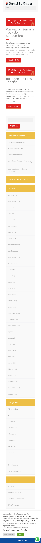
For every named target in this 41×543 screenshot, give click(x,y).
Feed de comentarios (16, 499)
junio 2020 (11, 214)
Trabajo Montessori (15, 471)
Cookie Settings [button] (9, 534)
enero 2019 (12, 307)
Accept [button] (20, 534)
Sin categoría (13, 465)
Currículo (11, 422)
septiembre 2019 (14, 257)
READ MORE (13, 60)
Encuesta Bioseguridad (16, 142)
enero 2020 (12, 239)
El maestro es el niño (15, 148)
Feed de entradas (14, 493)
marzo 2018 (12, 363)
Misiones (11, 453)
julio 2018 (11, 338)
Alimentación (13, 409)
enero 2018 (12, 375)
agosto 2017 (12, 394)
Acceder (11, 486)
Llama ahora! (22, 540)
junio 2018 (11, 344)
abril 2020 (11, 220)
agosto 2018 (12, 332)
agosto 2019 (12, 263)
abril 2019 (11, 288)
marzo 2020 (12, 226)
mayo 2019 (12, 282)
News (10, 459)
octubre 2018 (13, 319)
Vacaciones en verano (16, 155)
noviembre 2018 (14, 313)
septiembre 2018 (14, 326)
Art (9, 415)
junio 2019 (11, 276)
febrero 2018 (12, 369)
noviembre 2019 (14, 245)
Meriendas (12, 446)
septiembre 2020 (14, 201)
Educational (12, 428)
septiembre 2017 (14, 388)
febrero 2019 (12, 301)
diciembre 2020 (13, 195)
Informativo (12, 434)
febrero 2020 (12, 232)
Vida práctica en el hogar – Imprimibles (18, 170)
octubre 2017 (13, 382)
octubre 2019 (13, 251)
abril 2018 (11, 357)
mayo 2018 (12, 350)
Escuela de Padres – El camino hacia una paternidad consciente (20, 162)
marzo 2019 (12, 294)
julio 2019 (11, 270)
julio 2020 (11, 207)
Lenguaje (11, 440)
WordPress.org (13, 505)
